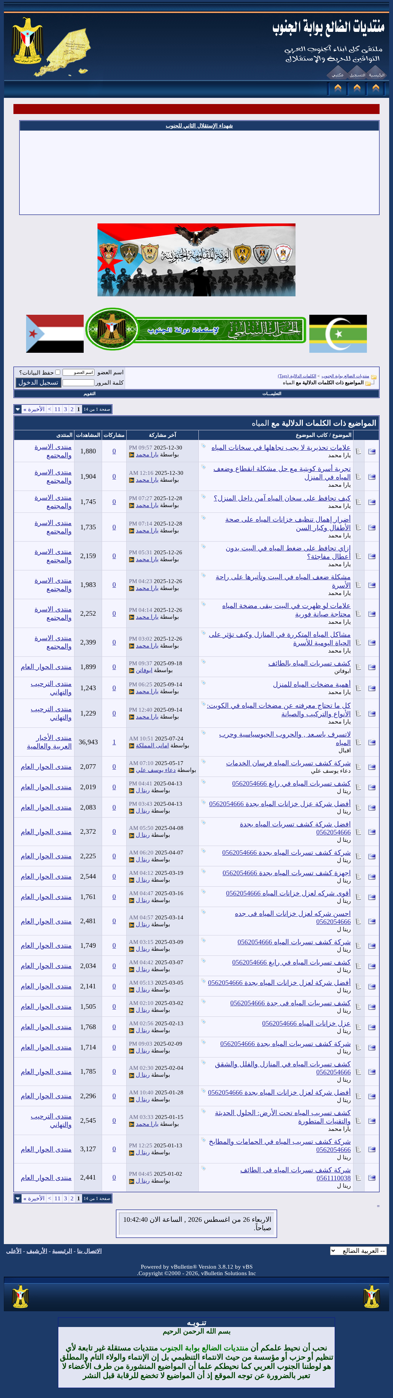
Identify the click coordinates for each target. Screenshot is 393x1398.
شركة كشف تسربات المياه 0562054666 (294, 942)
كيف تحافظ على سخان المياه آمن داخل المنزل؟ (282, 498)
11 (57, 409)
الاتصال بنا (89, 1251)
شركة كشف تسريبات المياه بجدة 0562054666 (285, 1044)
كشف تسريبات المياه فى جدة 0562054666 (290, 1003)
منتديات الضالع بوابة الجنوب (345, 375)
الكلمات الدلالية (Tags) (297, 375)
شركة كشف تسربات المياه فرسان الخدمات (288, 763)
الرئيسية (62, 1251)
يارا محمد (339, 455)
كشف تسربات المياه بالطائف (309, 663)
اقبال (345, 750)
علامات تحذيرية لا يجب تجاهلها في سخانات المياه (281, 447)
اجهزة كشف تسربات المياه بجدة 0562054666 (287, 873)
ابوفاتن (342, 671)
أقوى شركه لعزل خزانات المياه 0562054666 (288, 893)
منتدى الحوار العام (46, 667)
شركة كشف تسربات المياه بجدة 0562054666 (286, 852)
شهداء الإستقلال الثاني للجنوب (199, 126)
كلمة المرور (110, 383)
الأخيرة (34, 409)
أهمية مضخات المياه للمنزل (312, 684)
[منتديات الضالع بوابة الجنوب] (21, 1308)
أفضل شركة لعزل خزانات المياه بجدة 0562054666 (279, 983)
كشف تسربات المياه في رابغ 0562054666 (291, 783)
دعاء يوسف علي (331, 771)
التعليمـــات (272, 393)
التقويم (90, 393)
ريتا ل (344, 791)
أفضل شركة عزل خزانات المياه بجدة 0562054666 (280, 804)
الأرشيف (36, 1251)
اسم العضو (110, 372)
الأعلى (13, 1251)
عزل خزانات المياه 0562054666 (306, 1023)
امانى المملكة (152, 745)
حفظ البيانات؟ (36, 373)
